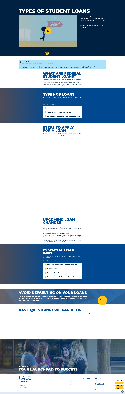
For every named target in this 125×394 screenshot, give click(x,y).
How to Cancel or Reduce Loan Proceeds (60, 277)
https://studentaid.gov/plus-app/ (54, 207)
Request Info (119, 385)
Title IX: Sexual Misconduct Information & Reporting (99, 384)
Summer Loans (52, 269)
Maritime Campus (74, 380)
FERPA (96, 389)
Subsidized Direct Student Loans (58, 108)
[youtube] (26, 381)
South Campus (74, 382)
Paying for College (31, 53)
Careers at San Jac (98, 378)
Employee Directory (86, 380)
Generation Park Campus (75, 384)
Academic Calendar (86, 376)
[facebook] (19, 381)
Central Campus (74, 376)
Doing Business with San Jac (100, 380)
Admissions (24, 53)
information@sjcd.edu (87, 313)
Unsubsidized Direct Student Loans (59, 112)
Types (42, 53)
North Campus (74, 378)
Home (20, 53)
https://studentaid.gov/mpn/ (53, 181)
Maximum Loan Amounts (55, 273)
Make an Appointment (49, 325)
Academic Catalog (86, 378)
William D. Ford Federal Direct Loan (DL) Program (68, 79)
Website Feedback (23, 387)
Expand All (45, 104)
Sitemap (96, 386)
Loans (47, 53)
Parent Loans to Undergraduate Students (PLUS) (63, 116)
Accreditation (97, 376)
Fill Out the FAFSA (74, 146)
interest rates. (76, 85)
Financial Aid (37, 53)
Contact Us (22, 388)
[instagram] (24, 381)
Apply (118, 388)
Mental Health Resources (99, 381)
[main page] (7, 3)
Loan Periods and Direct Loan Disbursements (62, 264)
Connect (118, 382)
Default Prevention (102, 300)
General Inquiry (22, 385)
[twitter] (22, 381)
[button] (48, 31)
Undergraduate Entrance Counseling (74, 162)
